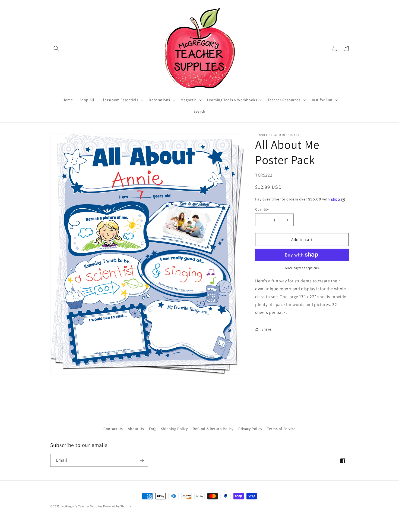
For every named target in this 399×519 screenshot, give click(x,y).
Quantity (262, 209)
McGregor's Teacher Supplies (82, 506)
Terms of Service (281, 428)
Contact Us (113, 428)
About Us (136, 428)
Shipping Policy (174, 428)
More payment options (302, 268)
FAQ (152, 428)
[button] (56, 48)
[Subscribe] (142, 460)
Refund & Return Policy (213, 428)
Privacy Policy (250, 428)
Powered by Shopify (117, 506)
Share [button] (266, 329)
